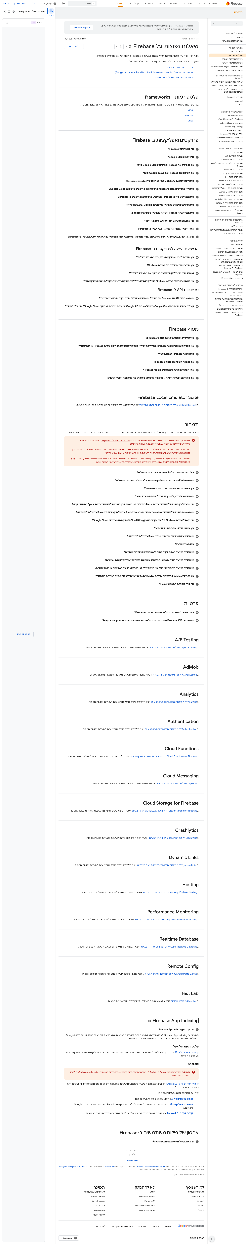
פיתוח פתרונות (209, 3)
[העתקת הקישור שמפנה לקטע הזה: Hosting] (179, 885)
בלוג (32, 3)
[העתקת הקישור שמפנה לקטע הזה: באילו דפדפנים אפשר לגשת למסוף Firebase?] (142, 338)
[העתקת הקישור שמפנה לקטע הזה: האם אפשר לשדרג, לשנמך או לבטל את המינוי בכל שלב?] (132, 496)
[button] (131, 149)
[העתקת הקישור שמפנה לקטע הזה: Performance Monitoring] (144, 912)
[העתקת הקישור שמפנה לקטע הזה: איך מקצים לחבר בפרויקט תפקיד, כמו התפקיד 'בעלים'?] (133, 257)
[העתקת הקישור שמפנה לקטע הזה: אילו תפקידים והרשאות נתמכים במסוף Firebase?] (139, 370)
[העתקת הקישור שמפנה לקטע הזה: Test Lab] (178, 994)
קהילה (136, 3)
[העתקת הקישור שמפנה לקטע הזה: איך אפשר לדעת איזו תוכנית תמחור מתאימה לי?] (140, 488)
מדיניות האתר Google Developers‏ (73, 1166)
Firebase (195, 39)
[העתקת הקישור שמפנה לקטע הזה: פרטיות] (181, 604)
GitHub (201, 1210)
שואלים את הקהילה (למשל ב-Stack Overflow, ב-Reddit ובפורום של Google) (154, 72)
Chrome (155, 1226)
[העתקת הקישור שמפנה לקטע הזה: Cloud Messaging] (160, 776)
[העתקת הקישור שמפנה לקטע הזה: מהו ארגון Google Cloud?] (164, 157)
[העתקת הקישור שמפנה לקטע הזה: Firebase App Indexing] (149, 1021)
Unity (190, 120)
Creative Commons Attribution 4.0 (151, 1166)
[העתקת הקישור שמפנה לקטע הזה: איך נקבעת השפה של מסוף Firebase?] (151, 362)
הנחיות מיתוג (99, 1210)
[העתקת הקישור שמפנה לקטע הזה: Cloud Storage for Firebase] (140, 803)
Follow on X (149, 1201)
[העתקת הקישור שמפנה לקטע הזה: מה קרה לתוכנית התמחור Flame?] (156, 584)
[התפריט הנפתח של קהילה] (129, 3)
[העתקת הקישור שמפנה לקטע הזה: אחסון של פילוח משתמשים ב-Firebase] (117, 1133)
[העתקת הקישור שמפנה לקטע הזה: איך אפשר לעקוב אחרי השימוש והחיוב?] (151, 528)
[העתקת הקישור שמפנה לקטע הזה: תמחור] (181, 425)
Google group (98, 1201)
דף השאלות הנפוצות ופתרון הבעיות (168, 405)
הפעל (190, 3)
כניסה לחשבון (23, 634)
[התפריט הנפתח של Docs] (144, 3)
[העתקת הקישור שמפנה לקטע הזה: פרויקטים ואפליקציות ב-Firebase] (129, 140)
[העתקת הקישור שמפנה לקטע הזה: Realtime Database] (156, 939)
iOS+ (190, 110)
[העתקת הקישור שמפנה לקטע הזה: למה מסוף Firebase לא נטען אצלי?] (154, 354)
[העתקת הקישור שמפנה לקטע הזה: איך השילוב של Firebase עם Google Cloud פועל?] (139, 173)
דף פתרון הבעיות (183, 1001)
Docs (150, 3)
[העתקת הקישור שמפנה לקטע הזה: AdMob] (180, 667)
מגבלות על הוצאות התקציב (176, 462)
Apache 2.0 (110, 1166)
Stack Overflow (98, 1196)
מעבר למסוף (20, 3)
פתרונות (174, 3)
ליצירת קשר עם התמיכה (94, 1192)
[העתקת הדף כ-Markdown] (120, 46)
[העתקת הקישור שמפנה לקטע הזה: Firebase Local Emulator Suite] (134, 397)
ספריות (201, 1205)
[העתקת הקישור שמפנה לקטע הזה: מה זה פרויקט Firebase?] (165, 149)
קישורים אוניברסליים (188, 1052)
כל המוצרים (101, 1226)
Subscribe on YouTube (145, 1205)
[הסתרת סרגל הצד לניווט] (212, 1239)
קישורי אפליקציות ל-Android (182, 1084)
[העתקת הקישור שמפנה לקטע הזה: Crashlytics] (172, 830)
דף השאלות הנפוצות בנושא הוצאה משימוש (166, 865)
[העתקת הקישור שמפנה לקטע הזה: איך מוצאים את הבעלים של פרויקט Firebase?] (143, 265)
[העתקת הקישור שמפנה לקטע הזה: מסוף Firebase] (166, 329)
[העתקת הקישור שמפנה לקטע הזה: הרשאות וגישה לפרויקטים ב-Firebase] (133, 249)
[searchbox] (227, 23)
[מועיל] (70, 39)
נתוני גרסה (100, 1205)
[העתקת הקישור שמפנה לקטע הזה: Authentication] (164, 722)
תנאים (201, 1238)
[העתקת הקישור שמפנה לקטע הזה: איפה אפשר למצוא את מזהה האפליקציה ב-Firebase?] (134, 229)
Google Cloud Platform (122, 1226)
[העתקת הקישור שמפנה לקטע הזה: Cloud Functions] (162, 749)
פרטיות (193, 1238)
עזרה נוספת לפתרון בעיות (179, 67)
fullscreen (9, 11)
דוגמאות (200, 1201)
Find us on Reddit (147, 1196)
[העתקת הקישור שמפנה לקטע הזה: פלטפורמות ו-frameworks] (142, 97)
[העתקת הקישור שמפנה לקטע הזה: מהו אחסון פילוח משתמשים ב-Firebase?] (148, 1141)
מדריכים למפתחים (196, 1192)
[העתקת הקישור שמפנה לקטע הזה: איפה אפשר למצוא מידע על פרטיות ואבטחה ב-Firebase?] (131, 612)
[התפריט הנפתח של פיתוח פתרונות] (199, 3)
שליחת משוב (74, 46)
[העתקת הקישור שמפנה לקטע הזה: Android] (185, 1064)
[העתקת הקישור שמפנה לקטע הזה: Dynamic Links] (166, 858)
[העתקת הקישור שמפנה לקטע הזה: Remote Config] (164, 966)
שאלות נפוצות (99, 1215)
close (4, 11)
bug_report (13, 11)
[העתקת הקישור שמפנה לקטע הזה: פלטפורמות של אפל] (170, 1046)
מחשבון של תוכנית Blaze (169, 444)
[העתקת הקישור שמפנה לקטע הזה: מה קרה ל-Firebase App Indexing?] (154, 1029)
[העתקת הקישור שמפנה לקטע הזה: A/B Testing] (172, 640)
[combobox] (82, 3)
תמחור (161, 3)
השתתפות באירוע (147, 1210)
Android (188, 115)
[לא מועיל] (66, 39)
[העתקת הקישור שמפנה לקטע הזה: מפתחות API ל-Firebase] (154, 290)
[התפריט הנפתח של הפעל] (184, 3)
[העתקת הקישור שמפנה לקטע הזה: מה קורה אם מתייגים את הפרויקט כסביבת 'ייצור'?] (140, 221)
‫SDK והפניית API (197, 1196)
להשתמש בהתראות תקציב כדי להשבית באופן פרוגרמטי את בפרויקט (141, 453)
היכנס (6, 3)
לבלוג (152, 1192)
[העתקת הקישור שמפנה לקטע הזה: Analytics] (177, 694)
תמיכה (120, 3)
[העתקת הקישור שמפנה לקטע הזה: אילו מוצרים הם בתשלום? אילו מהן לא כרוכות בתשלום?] (134, 472)
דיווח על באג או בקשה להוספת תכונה (173, 77)
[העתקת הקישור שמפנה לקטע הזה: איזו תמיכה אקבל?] (171, 544)
